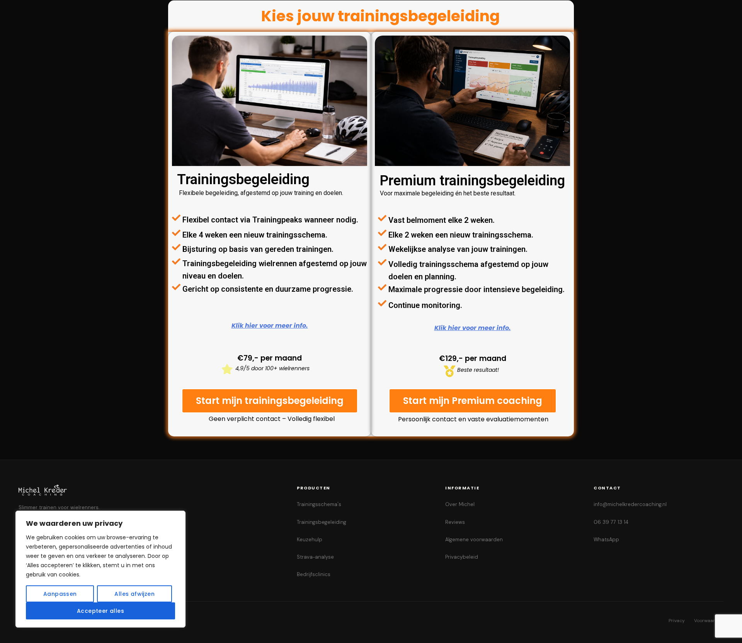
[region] (100, 569)
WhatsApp (606, 539)
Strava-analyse (315, 557)
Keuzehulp (309, 539)
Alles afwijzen (134, 594)
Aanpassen (60, 594)
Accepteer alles (100, 611)
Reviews (455, 522)
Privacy (677, 620)
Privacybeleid (461, 557)
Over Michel (460, 504)
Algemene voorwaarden (474, 539)
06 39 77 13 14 (611, 522)
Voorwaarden (708, 620)
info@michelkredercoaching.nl (630, 504)
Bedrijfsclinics (313, 574)
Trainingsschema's (319, 504)
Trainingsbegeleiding (321, 522)
